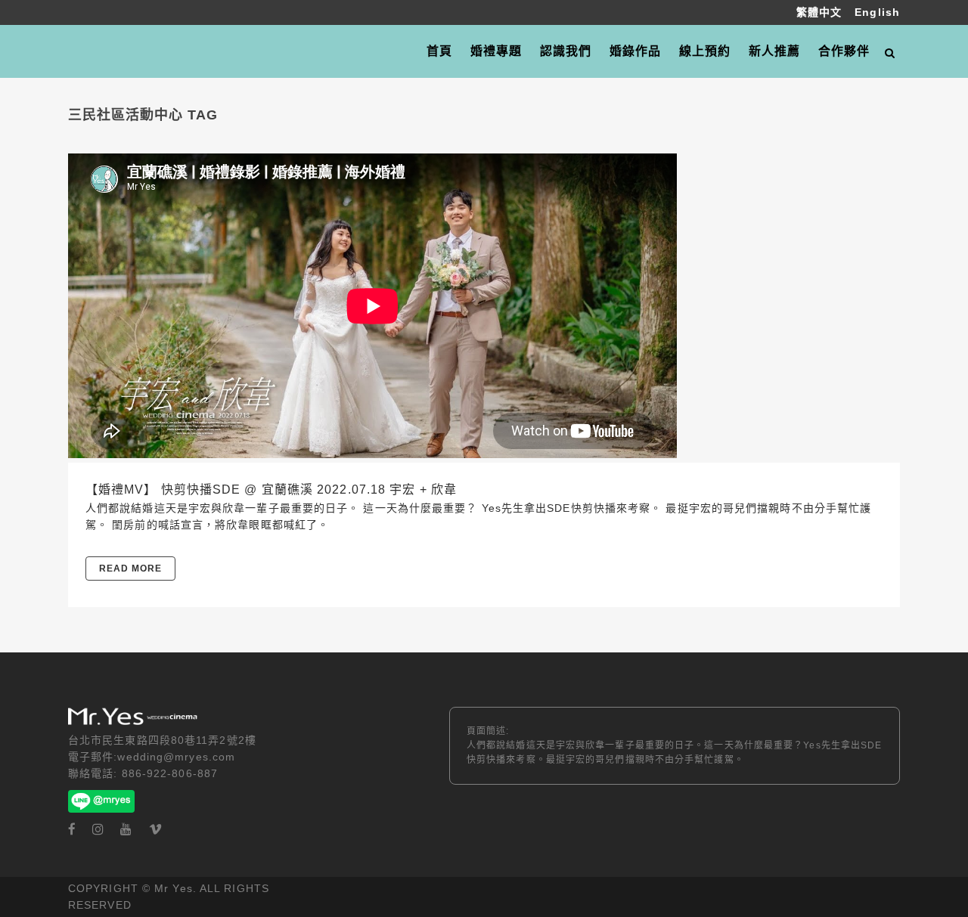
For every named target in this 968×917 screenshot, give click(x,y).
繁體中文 (821, 12)
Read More (130, 568)
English (877, 12)
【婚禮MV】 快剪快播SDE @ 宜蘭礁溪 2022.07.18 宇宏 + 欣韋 (271, 489)
